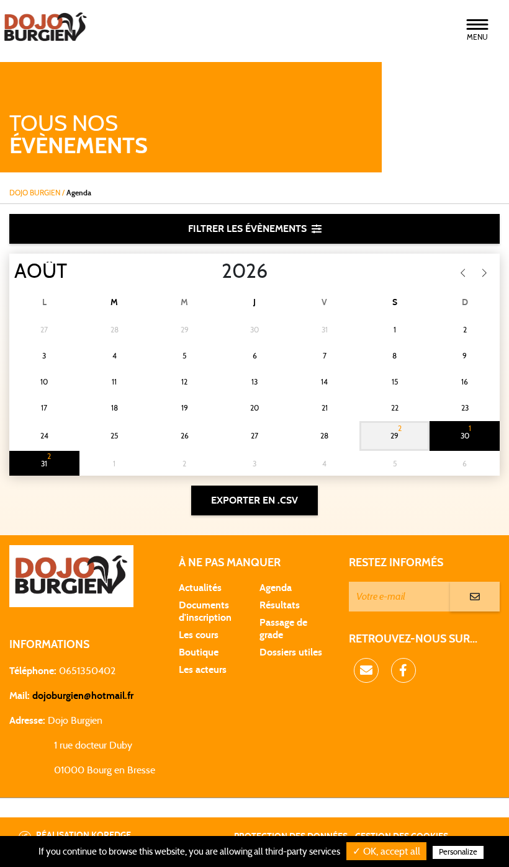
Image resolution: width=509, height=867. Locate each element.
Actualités (200, 588)
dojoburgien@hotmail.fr (82, 696)
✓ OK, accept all (386, 851)
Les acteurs (203, 670)
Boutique (198, 652)
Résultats (279, 605)
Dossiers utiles (290, 652)
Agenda (275, 588)
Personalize (458, 852)
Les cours (198, 635)
